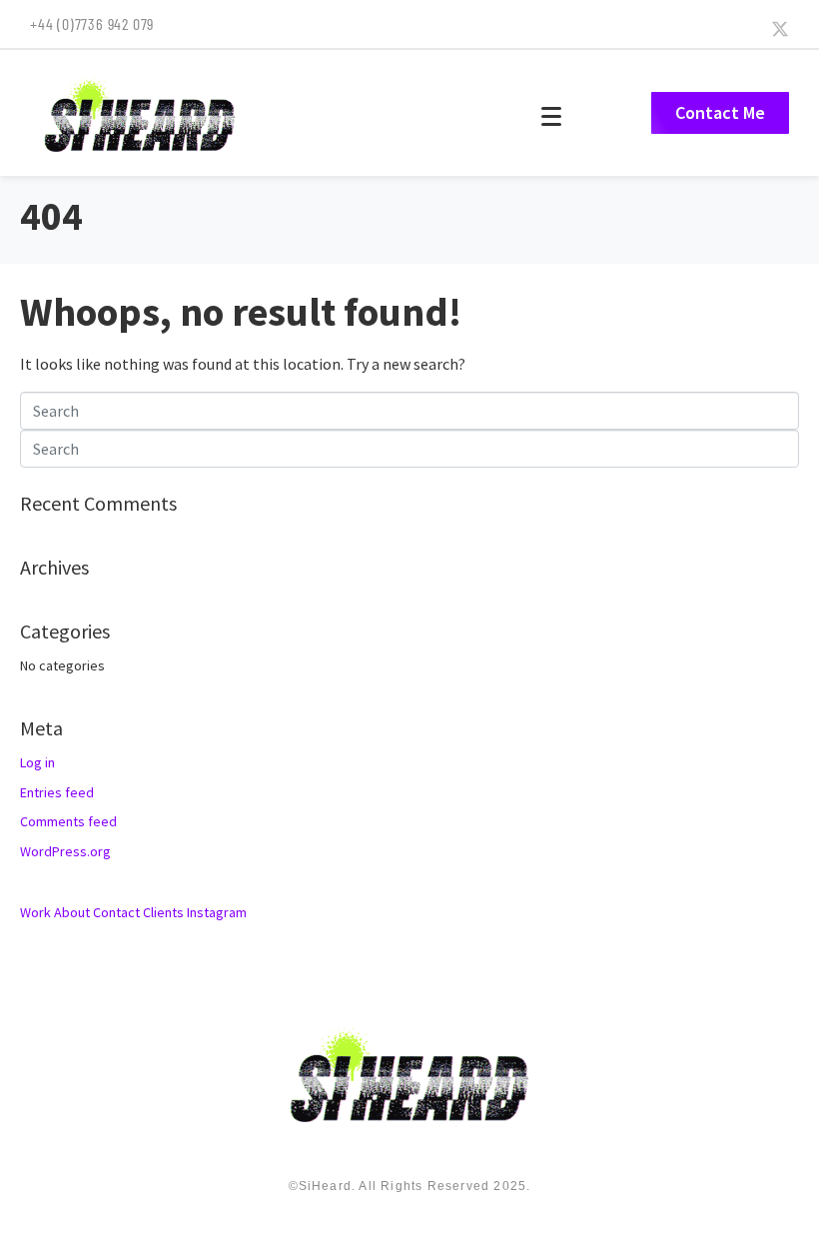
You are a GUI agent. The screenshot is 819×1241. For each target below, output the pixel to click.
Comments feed (68, 821)
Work (35, 912)
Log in (37, 762)
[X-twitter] (780, 29)
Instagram (217, 912)
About (72, 912)
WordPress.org (65, 851)
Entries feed (57, 792)
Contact (116, 912)
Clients (163, 912)
